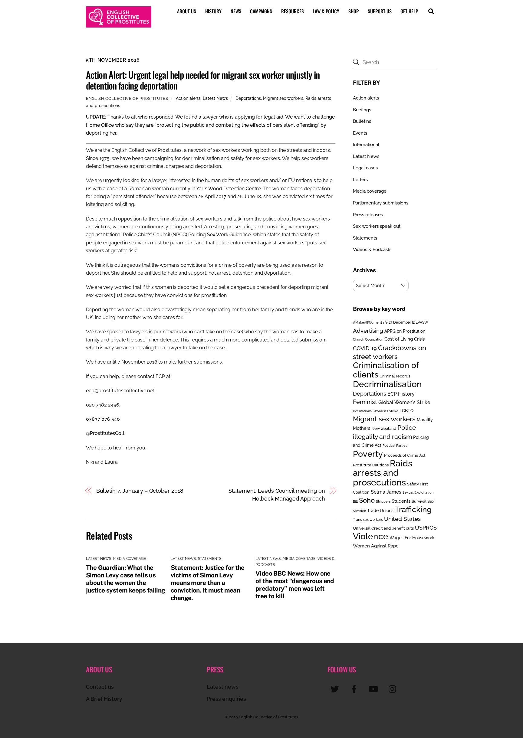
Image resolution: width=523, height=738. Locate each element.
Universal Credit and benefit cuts (383, 528)
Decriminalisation (387, 384)
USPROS (426, 527)
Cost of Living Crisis (404, 339)
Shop (353, 11)
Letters (360, 179)
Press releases (368, 214)
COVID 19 (365, 348)
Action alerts (188, 98)
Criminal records (395, 376)
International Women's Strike (375, 411)
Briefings (362, 110)
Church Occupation (368, 339)
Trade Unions (380, 510)
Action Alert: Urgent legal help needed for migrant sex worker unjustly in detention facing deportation (203, 80)
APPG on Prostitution (404, 331)
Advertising (368, 330)
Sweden (359, 511)
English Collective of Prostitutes (127, 98)
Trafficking (413, 509)
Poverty (368, 454)
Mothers (361, 428)
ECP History (401, 394)
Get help (409, 11)
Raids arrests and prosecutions (382, 473)
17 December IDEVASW (408, 322)
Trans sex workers (368, 520)
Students (401, 501)
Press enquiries (226, 699)
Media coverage (129, 559)
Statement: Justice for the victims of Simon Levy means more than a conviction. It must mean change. (208, 583)
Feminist (365, 402)
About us (186, 11)
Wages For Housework (412, 537)
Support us (380, 11)
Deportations (248, 98)
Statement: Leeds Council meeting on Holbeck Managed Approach (277, 495)
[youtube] (374, 689)
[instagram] (394, 689)
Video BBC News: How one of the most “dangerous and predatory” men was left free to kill (294, 585)
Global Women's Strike (404, 402)
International (366, 144)
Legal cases (365, 168)
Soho (367, 500)
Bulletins (362, 121)
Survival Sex (423, 501)
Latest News (215, 98)
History (213, 11)
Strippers (383, 501)
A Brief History (104, 699)
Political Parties (395, 445)
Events (360, 133)
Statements (209, 559)
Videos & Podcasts (372, 249)
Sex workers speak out (376, 226)
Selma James (386, 492)
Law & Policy (326, 11)
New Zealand (383, 428)
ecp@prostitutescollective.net (120, 390)
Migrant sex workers (283, 98)
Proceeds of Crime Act (405, 455)
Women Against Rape (376, 545)
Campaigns (261, 11)
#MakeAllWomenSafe (370, 322)
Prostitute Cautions (371, 464)
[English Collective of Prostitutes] (118, 24)
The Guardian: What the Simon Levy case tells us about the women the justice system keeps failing (125, 579)
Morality (425, 419)
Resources (292, 11)
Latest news (222, 687)
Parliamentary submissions (380, 203)
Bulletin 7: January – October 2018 (139, 491)
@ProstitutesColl (105, 433)
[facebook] (355, 689)
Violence (370, 536)
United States (402, 518)
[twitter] (335, 689)
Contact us (100, 687)
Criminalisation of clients (386, 370)
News (236, 11)
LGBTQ (406, 410)
